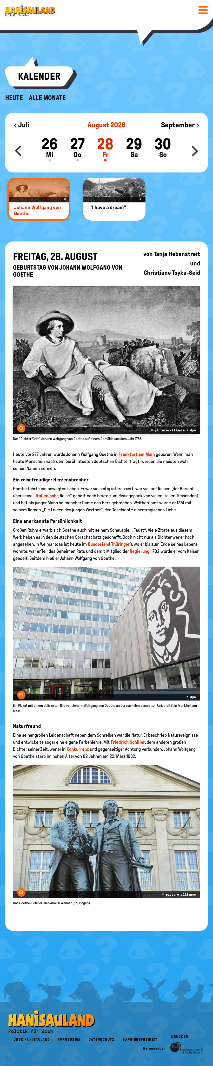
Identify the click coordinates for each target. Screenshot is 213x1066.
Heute (14, 98)
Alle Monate (47, 98)
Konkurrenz (77, 749)
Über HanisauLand (32, 1040)
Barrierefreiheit (140, 1040)
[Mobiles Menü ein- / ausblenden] (203, 10)
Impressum (69, 1040)
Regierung (139, 551)
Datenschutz (102, 1040)
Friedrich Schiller (128, 742)
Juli (23, 125)
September (178, 125)
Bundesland (99, 544)
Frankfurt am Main (136, 454)
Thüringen (120, 544)
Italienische (47, 495)
